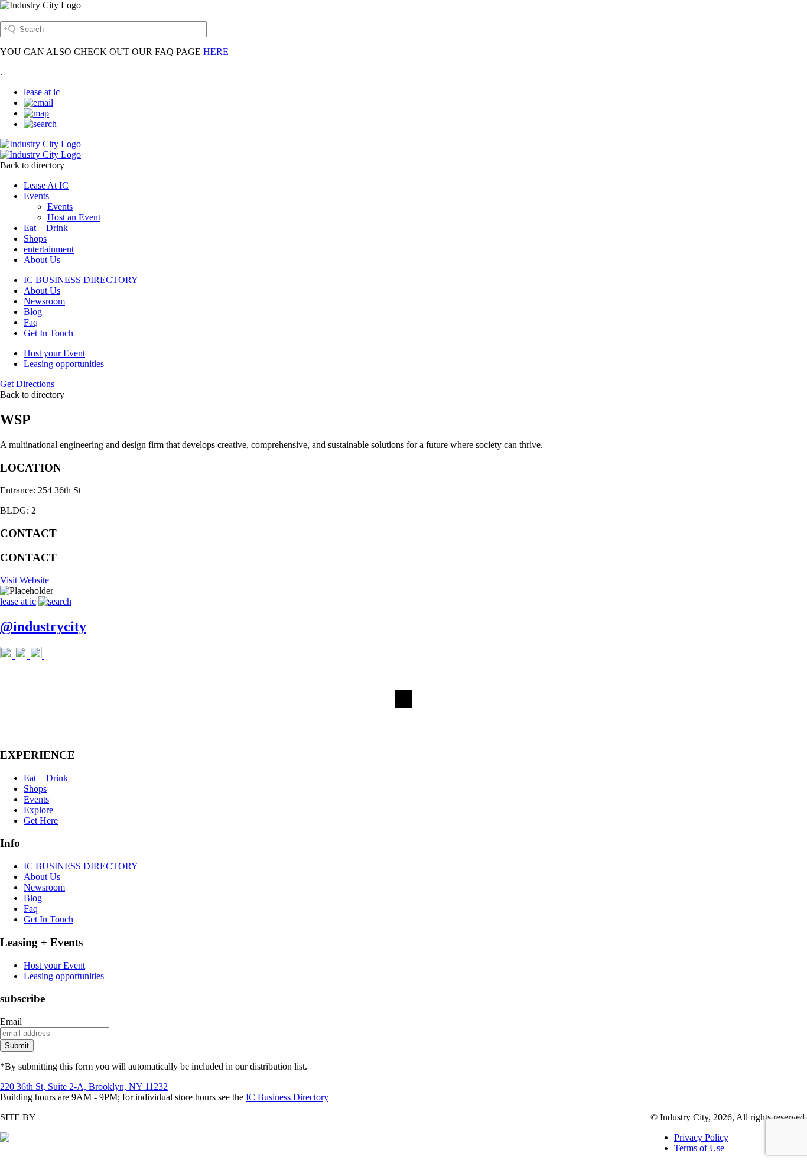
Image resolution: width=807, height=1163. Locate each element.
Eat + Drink (46, 228)
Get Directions (27, 384)
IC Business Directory (287, 1097)
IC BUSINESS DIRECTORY (81, 280)
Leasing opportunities (64, 364)
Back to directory (32, 165)
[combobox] (103, 29)
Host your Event (54, 353)
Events (36, 196)
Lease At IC (46, 185)
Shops (35, 238)
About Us (42, 260)
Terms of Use (699, 1148)
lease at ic (42, 92)
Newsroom (44, 301)
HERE (216, 52)
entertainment (49, 249)
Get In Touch (48, 333)
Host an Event (73, 217)
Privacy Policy (701, 1137)
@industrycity (43, 626)
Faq (31, 322)
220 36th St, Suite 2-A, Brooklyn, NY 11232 (84, 1086)
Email (11, 1021)
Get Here (41, 821)
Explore (38, 810)
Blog (33, 312)
